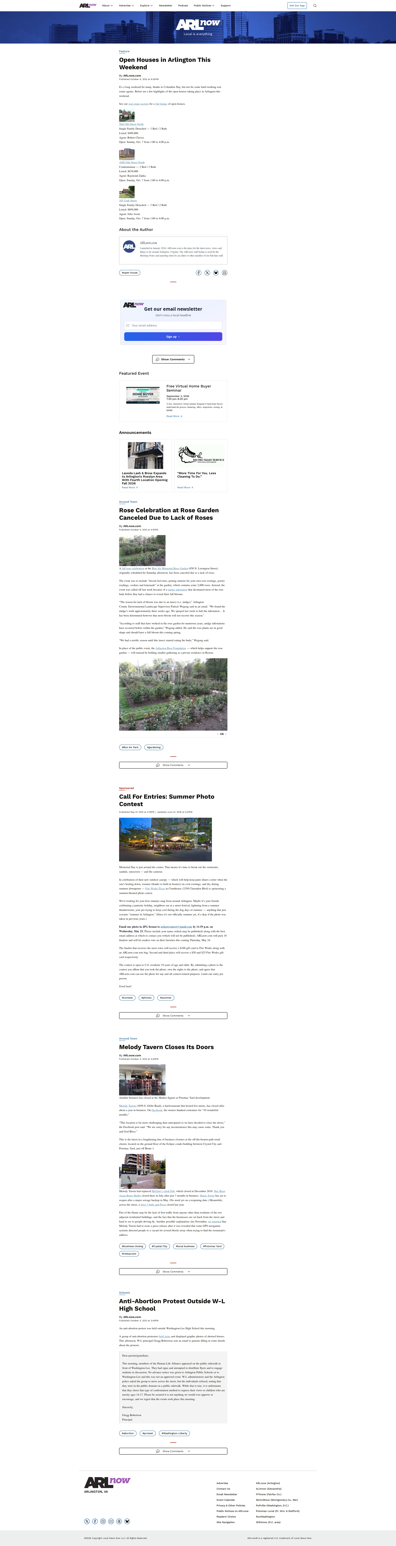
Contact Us (223, 1488)
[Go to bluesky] (127, 1521)
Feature (124, 51)
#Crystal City (159, 1246)
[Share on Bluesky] (216, 273)
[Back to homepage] (88, 6)
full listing (161, 104)
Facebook (157, 1110)
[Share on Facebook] (198, 273)
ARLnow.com (132, 75)
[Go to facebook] (95, 1521)
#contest (127, 997)
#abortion (128, 1433)
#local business (185, 1246)
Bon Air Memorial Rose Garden (170, 568)
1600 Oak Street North (132, 162)
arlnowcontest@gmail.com (176, 927)
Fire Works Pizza (155, 888)
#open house (130, 272)
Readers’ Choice (226, 1516)
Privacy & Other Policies (231, 1505)
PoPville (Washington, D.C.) (272, 1505)
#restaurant (129, 1253)
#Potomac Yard (212, 1246)
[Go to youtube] (111, 1521)
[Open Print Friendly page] (224, 273)
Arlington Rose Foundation (170, 648)
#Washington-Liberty (174, 1433)
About (106, 5)
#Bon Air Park (130, 747)
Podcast (183, 5)
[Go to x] (87, 1521)
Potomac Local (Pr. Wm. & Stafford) (277, 1511)
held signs (164, 1336)
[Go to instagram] (103, 1521)
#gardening (154, 747)
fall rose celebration (133, 568)
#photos (146, 997)
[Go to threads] (119, 1521)
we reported (214, 1221)
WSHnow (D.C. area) (268, 1522)
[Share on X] (207, 273)
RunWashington (265, 1516)
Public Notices (202, 5)
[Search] (315, 5)
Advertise (125, 5)
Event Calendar (226, 1499)
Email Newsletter (227, 1494)
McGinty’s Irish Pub (163, 1191)
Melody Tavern (127, 1105)
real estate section (138, 104)
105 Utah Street (128, 200)
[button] (217, 734)
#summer (166, 997)
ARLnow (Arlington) (268, 1483)
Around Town (128, 501)
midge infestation (177, 589)
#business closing (132, 1246)
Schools (124, 1292)
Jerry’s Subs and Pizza (153, 1204)
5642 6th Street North (131, 124)
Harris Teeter (207, 1195)
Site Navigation (226, 1522)
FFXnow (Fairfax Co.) (268, 1494)
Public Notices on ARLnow (233, 1511)
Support (226, 5)
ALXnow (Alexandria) (269, 1488)
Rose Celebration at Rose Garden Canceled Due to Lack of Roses (169, 514)
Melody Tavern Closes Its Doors (166, 1047)
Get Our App (297, 5)
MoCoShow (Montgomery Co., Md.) (277, 1499)
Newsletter (165, 5)
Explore (144, 5)
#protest (147, 1433)
